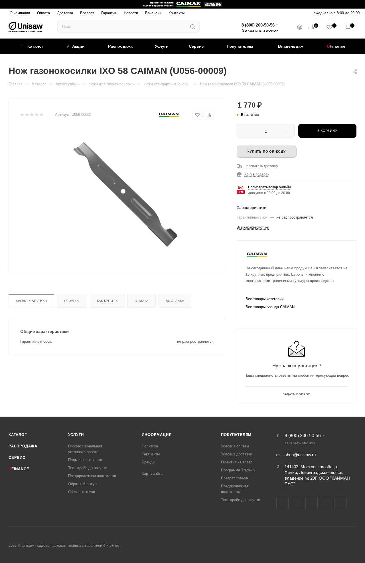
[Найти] (193, 27)
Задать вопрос (296, 394)
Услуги (76, 435)
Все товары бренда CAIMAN (270, 307)
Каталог (18, 435)
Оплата (43, 13)
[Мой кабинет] (299, 27)
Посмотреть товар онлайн (269, 187)
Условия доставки (236, 454)
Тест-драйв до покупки (87, 468)
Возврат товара (234, 478)
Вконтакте (282, 503)
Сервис (17, 457)
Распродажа (23, 446)
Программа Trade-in (238, 470)
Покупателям (236, 435)
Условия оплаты (235, 446)
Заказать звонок (260, 30)
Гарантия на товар (236, 462)
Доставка (65, 13)
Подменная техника (85, 460)
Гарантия (109, 13)
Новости (131, 13)
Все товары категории (264, 299)
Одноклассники (326, 503)
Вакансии (153, 13)
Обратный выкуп (82, 484)
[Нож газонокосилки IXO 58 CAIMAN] (126, 191)
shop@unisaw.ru (300, 454)
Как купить (107, 300)
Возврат (87, 13)
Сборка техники (81, 492)
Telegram (297, 503)
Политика (150, 446)
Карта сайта (152, 473)
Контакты (176, 13)
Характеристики (31, 300)
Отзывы (72, 300)
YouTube (311, 503)
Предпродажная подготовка (92, 476)
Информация (156, 435)
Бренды (148, 462)
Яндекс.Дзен (340, 503)
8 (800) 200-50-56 (258, 25)
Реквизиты (151, 454)
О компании (20, 13)
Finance (19, 469)
